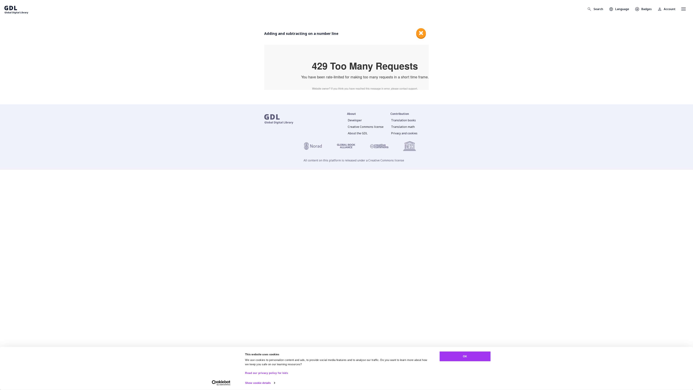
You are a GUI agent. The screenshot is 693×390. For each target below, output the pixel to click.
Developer (355, 120)
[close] (421, 33)
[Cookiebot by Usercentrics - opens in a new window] (221, 383)
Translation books (403, 120)
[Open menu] (683, 9)
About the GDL (358, 133)
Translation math (403, 127)
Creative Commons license (365, 127)
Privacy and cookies (404, 133)
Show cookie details (258, 382)
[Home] (16, 9)
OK (465, 356)
